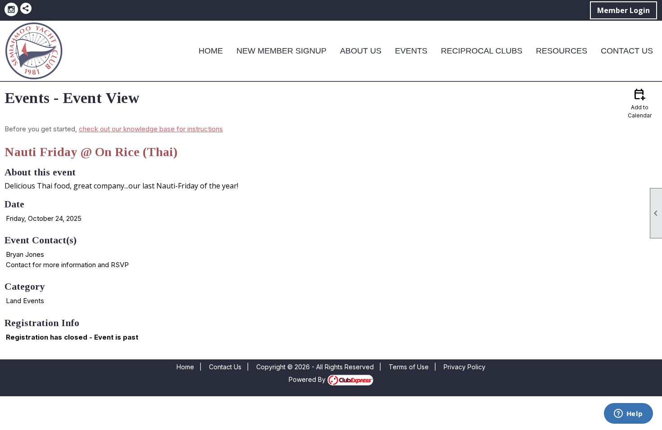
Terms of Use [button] (409, 367)
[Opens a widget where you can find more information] (628, 414)
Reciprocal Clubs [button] (481, 50)
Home (211, 50)
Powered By (308, 379)
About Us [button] (360, 50)
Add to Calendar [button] (640, 103)
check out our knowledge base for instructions (151, 129)
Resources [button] (561, 50)
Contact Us (627, 50)
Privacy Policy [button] (464, 367)
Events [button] (411, 50)
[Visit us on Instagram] (11, 9)
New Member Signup (281, 50)
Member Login (623, 10)
